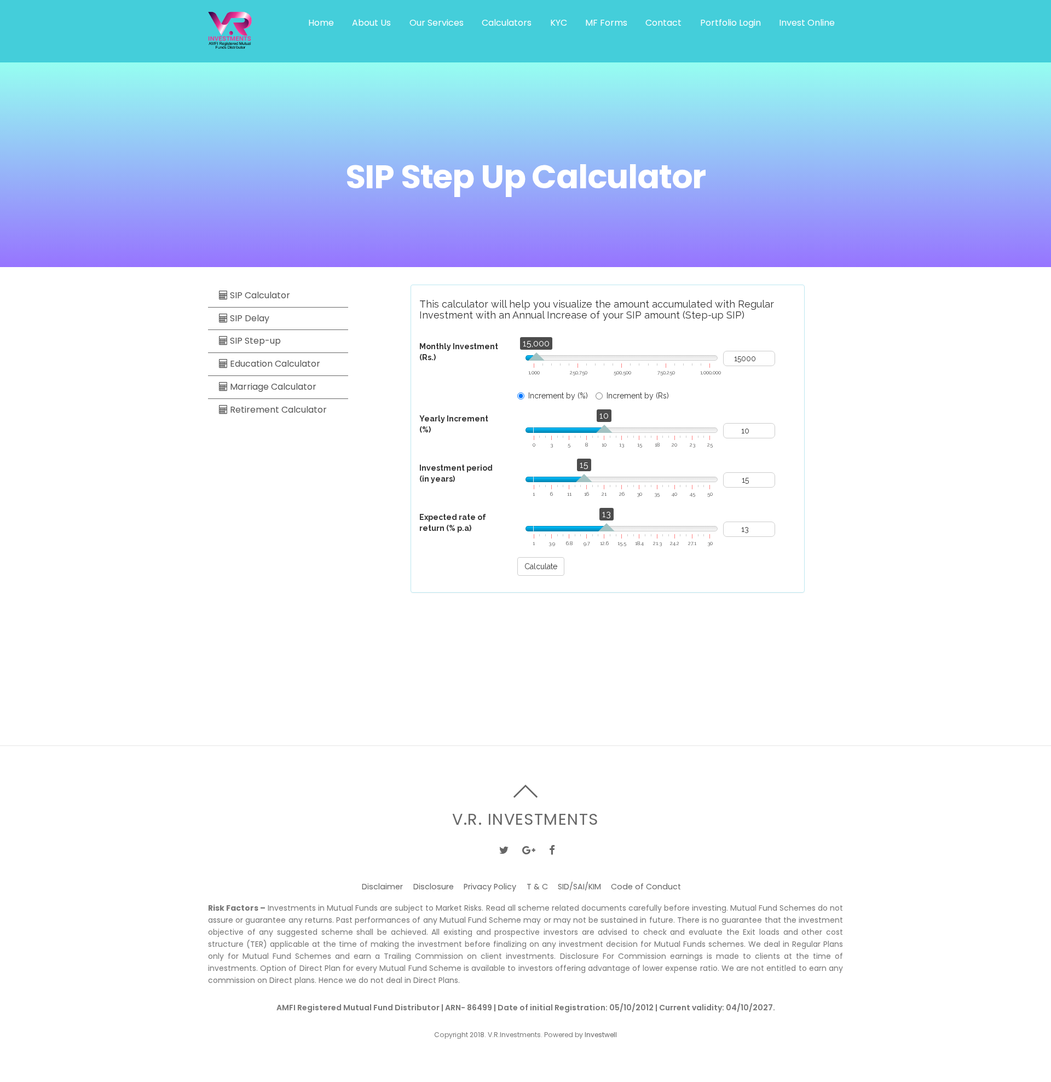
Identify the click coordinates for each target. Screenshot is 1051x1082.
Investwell (601, 1034)
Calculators (507, 22)
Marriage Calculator (272, 386)
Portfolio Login (730, 22)
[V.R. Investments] (230, 43)
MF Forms (606, 22)
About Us (371, 22)
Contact (663, 22)
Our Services (436, 22)
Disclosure (433, 886)
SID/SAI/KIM (579, 886)
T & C (537, 886)
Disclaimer (382, 886)
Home (321, 22)
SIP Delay (248, 318)
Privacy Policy (490, 886)
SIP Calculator (259, 295)
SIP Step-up (254, 341)
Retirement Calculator (277, 409)
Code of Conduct (646, 886)
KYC (558, 22)
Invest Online (807, 22)
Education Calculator (274, 363)
